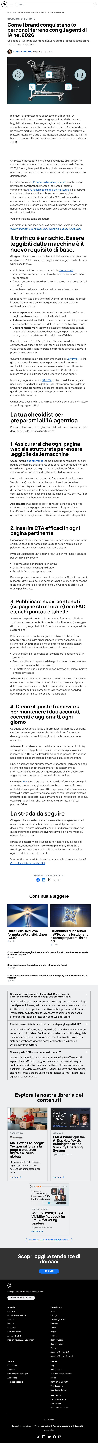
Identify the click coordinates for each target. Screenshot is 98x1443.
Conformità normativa (60, 1382)
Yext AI (53, 1348)
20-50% (47, 380)
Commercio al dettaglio (17, 1374)
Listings (53, 1315)
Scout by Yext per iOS (59, 1352)
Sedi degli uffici (14, 1332)
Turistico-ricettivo (15, 1382)
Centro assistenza (58, 1399)
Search (53, 1336)
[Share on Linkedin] (44, 880)
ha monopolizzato (56, 182)
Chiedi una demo (21, 1297)
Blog (52, 1365)
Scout (52, 1311)
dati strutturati (35, 460)
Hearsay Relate (56, 1344)
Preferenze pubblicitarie (62, 1426)
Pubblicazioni (56, 1370)
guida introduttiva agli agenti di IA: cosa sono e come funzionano (45, 228)
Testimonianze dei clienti (61, 1374)
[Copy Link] (60, 880)
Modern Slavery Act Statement (20, 1340)
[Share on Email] (54, 880)
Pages (53, 1332)
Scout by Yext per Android (61, 1356)
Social (53, 1328)
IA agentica (39, 182)
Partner (10, 1323)
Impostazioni (49, 1430)
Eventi (53, 1378)
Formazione (55, 1403)
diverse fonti (66, 270)
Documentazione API (59, 1407)
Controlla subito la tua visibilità (27, 863)
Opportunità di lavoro (16, 1315)
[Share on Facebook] (38, 880)
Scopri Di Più (15, 1177)
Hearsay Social (56, 1340)
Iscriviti (49, 1271)
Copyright (79, 1426)
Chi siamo (11, 1311)
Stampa (10, 1319)
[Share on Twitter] (49, 880)
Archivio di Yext (14, 1336)
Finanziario (12, 1365)
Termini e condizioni (42, 1426)
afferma (73, 358)
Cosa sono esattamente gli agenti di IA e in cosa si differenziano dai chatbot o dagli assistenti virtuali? (40, 995)
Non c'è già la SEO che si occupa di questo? (35, 1052)
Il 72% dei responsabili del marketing (49, 189)
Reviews (54, 1323)
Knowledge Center (58, 1390)
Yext (25, 781)
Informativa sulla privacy (22, 1426)
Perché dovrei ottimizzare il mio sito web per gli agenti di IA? (45, 1024)
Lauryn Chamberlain (22, 51)
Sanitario (11, 1370)
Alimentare (12, 1378)
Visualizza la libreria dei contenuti (49, 1240)
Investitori (11, 1328)
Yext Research (56, 1386)
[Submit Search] (94, 4)
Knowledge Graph (58, 1319)
